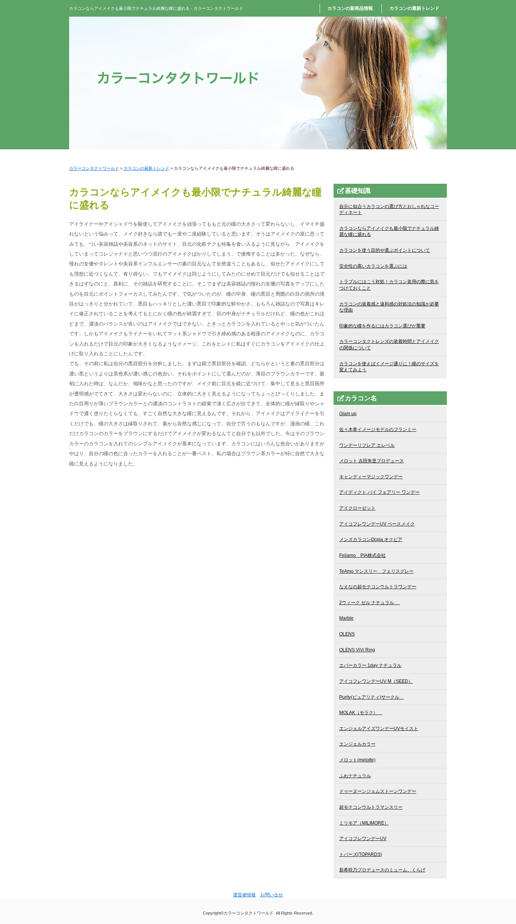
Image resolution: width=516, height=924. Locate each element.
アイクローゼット (357, 508)
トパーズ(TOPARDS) (360, 854)
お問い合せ (271, 895)
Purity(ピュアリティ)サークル (371, 697)
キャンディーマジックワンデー (371, 476)
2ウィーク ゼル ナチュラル (369, 602)
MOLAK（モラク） (360, 712)
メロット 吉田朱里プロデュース (371, 461)
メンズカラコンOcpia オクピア (370, 539)
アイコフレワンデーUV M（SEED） (376, 681)
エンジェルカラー (357, 744)
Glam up (348, 413)
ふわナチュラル (355, 775)
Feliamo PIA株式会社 (362, 555)
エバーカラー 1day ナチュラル (370, 665)
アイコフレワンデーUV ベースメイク (377, 524)
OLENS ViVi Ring (357, 650)
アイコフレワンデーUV (362, 838)
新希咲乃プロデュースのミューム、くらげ (382, 870)
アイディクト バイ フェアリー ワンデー (379, 492)
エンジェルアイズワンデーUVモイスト (378, 728)
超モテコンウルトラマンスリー (371, 807)
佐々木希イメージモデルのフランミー (377, 429)
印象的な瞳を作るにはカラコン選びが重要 (382, 326)
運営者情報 (244, 895)
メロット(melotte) (357, 760)
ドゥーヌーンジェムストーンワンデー (377, 791)
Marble (346, 618)
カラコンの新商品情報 (350, 8)
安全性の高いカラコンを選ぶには (373, 266)
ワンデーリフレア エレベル (367, 445)
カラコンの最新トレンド (414, 8)
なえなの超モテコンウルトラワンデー (377, 586)
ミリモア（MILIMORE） (364, 823)
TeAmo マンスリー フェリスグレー (376, 571)
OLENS (347, 634)
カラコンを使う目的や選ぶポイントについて (384, 250)
